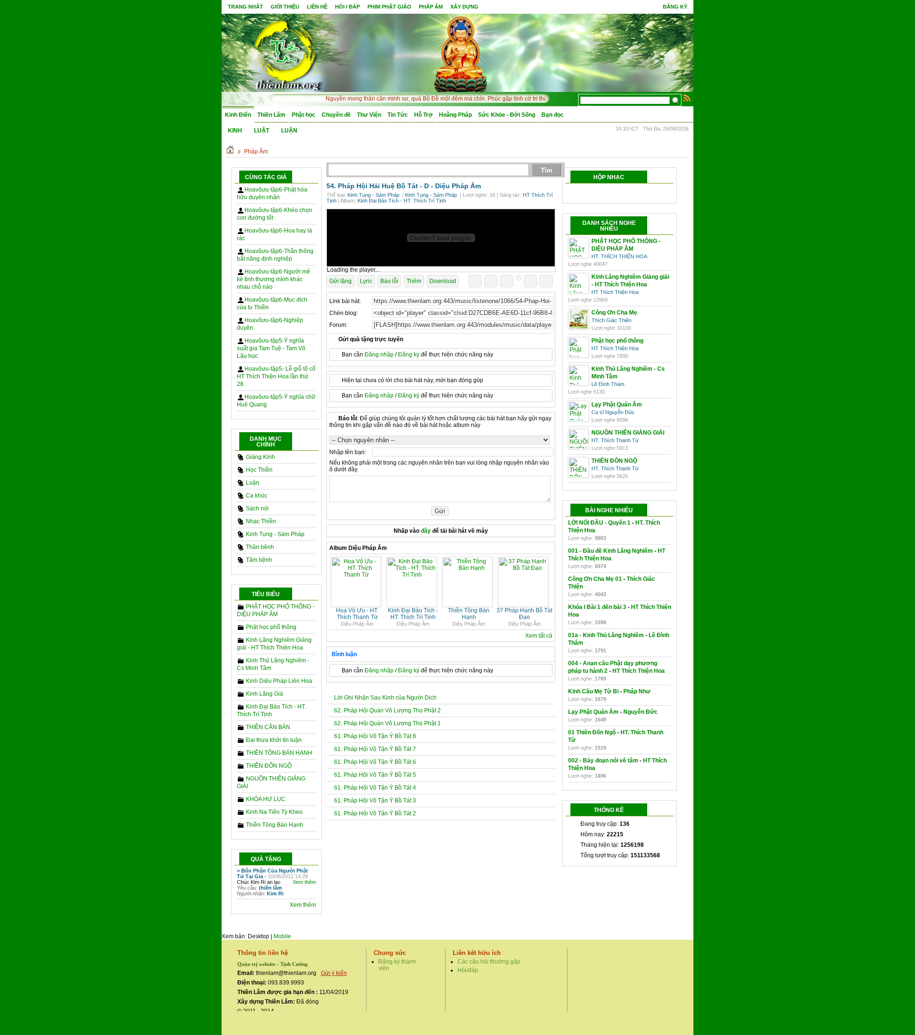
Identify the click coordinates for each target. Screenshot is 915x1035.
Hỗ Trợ (423, 115)
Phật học (303, 115)
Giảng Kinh (260, 457)
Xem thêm (304, 882)
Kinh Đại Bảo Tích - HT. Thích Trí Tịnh (401, 200)
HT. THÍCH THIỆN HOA (619, 256)
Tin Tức (397, 115)
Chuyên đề (336, 115)
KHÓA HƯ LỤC (265, 799)
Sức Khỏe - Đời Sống (506, 115)
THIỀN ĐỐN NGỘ (269, 765)
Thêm (414, 281)
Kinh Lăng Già (264, 693)
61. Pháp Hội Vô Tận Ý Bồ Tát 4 (375, 787)
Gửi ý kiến (334, 973)
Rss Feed (687, 97)
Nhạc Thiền (261, 521)
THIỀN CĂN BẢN (268, 727)
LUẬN (289, 130)
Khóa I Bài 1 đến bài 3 (597, 607)
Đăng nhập (379, 354)
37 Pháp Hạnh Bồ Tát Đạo (524, 613)
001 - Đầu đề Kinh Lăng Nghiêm (610, 551)
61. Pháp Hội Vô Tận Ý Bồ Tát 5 (375, 774)
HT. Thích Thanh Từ (615, 440)
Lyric (366, 281)
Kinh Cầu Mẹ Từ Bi (593, 691)
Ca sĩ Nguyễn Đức (613, 412)
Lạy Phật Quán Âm (593, 712)
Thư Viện (369, 115)
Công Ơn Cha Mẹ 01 (595, 579)
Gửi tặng (340, 281)
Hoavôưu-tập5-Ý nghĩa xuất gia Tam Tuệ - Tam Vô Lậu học (271, 348)
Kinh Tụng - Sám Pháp (275, 534)
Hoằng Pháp (455, 115)
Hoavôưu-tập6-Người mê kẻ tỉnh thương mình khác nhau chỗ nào (273, 279)
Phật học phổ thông (271, 627)
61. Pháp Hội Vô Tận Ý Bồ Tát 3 (375, 800)
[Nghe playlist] (628, 193)
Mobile (282, 936)
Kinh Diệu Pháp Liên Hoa (279, 681)
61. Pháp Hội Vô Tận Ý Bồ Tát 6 (375, 762)
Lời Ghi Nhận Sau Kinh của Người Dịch (385, 697)
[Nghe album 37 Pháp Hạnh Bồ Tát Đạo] (524, 568)
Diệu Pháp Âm (458, 186)
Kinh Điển (238, 115)
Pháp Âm (256, 151)
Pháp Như (637, 691)
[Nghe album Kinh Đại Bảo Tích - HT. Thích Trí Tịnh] (412, 574)
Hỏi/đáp (468, 970)
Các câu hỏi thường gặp (489, 961)
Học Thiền (259, 470)
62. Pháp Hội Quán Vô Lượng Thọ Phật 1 (387, 723)
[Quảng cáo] (441, 237)
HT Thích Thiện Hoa (615, 292)
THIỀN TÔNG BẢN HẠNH (279, 753)
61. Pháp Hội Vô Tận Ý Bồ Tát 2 (375, 813)
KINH (235, 130)
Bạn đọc (552, 115)
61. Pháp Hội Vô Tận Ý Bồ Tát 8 (375, 736)
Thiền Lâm (271, 115)
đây (426, 531)
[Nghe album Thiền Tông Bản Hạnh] (468, 568)
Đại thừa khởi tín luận (274, 740)
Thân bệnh (260, 547)
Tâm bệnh (259, 560)
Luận (252, 482)
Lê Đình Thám (607, 384)
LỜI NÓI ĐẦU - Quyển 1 (599, 522)
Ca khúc (256, 495)
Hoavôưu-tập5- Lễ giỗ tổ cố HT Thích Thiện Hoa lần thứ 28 (276, 376)
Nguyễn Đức (640, 712)
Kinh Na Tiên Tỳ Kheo (274, 812)
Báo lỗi (389, 281)
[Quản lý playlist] (609, 193)
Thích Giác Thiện (611, 320)
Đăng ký (675, 7)
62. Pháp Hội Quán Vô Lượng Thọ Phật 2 (387, 710)
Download (442, 281)
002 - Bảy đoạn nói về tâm (603, 760)
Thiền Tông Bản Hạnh (274, 825)
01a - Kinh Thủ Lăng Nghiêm (606, 635)
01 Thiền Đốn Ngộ (592, 732)
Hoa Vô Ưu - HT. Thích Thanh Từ (357, 613)
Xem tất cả (538, 635)
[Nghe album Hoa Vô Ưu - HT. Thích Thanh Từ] (357, 574)
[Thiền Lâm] (286, 52)
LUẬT (261, 130)
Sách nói (257, 508)
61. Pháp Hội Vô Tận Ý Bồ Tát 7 (375, 749)
